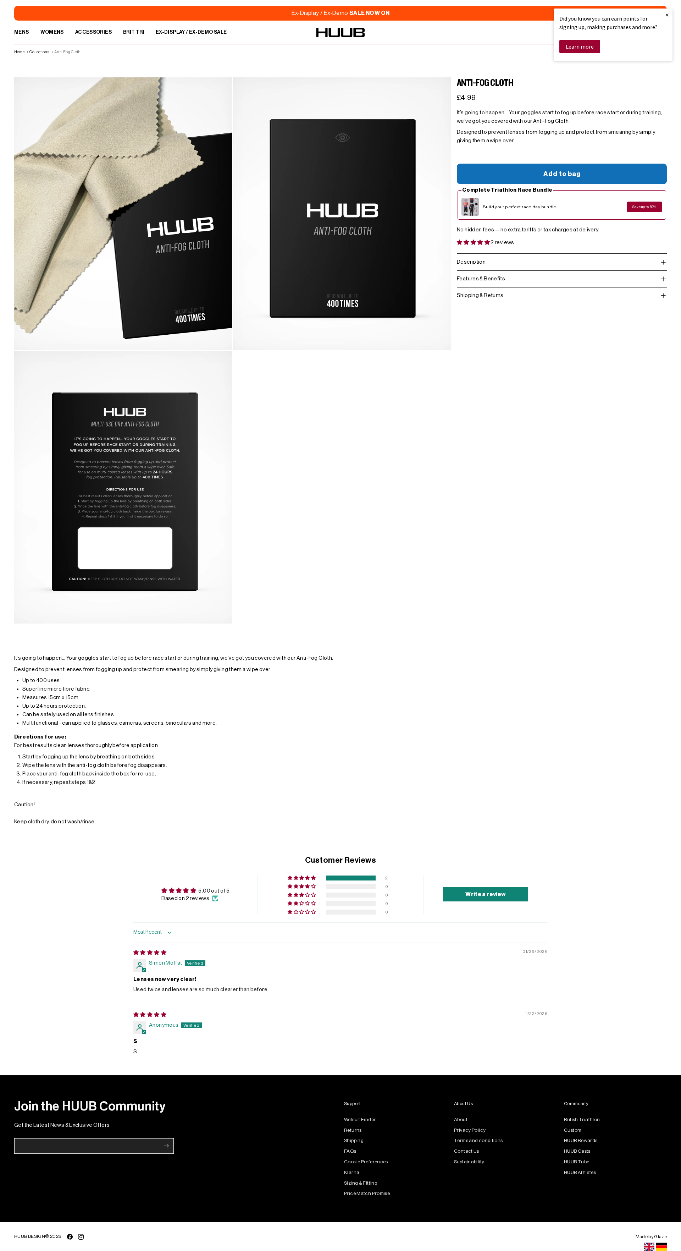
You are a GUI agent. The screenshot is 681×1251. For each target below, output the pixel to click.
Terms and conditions (478, 1140)
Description (471, 262)
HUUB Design (29, 1236)
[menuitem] (21, 32)
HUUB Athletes (580, 1172)
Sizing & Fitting (360, 1183)
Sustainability (469, 1161)
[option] (661, 1246)
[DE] (661, 1246)
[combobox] (649, 1246)
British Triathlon (582, 1119)
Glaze (660, 1236)
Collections (39, 52)
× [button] (667, 14)
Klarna (351, 1172)
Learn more (580, 46)
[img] (149, 952)
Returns (353, 1130)
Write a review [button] (485, 894)
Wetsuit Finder (360, 1119)
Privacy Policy (470, 1130)
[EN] (649, 1246)
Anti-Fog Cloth (67, 52)
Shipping (354, 1140)
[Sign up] (166, 1146)
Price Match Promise (367, 1193)
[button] (474, 242)
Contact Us (466, 1151)
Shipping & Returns (480, 295)
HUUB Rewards (581, 1140)
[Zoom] (123, 213)
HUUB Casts (577, 1151)
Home (19, 52)
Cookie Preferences (366, 1161)
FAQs (350, 1151)
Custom (572, 1130)
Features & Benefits (481, 278)
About (460, 1119)
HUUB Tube (576, 1161)
